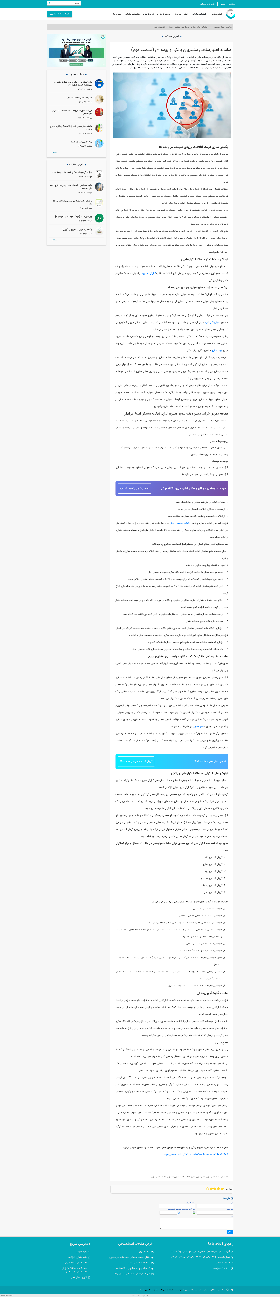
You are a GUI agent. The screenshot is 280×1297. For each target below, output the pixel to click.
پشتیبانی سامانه (133, 14)
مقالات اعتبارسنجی (223, 27)
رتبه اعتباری (216, 350)
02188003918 (178, 1257)
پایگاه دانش (164, 14)
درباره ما (117, 14)
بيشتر (54, 152)
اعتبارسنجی (216, 14)
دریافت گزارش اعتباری (59, 14)
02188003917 (194, 1257)
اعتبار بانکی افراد (212, 322)
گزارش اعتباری (149, 273)
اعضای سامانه (181, 14)
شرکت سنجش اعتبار (180, 523)
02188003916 (209, 1257)
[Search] (49, 4)
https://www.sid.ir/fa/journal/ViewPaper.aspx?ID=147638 (195, 1155)
